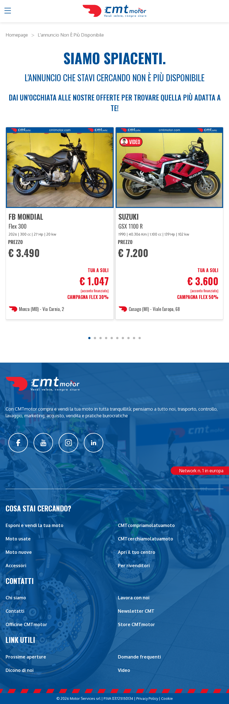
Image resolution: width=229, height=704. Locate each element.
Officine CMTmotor (26, 624)
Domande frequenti (139, 657)
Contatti (15, 611)
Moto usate (18, 539)
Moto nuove (19, 552)
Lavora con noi (133, 597)
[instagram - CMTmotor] (68, 442)
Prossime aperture (26, 657)
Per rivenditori (134, 565)
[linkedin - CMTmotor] (93, 442)
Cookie (167, 698)
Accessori (16, 565)
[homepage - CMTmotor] (114, 11)
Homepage (17, 35)
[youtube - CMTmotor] (43, 442)
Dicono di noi (20, 670)
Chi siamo (16, 597)
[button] (8, 11)
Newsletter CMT (136, 611)
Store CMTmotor (136, 624)
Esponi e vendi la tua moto (34, 525)
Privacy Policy (147, 698)
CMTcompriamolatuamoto (146, 525)
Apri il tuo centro (136, 552)
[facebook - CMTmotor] (18, 442)
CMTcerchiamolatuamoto (145, 539)
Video (124, 670)
